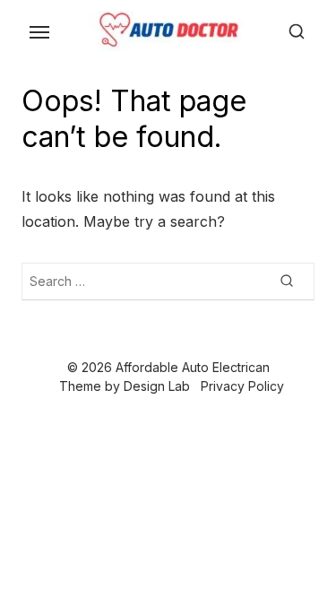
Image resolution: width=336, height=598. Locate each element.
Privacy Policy (242, 386)
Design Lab (157, 386)
